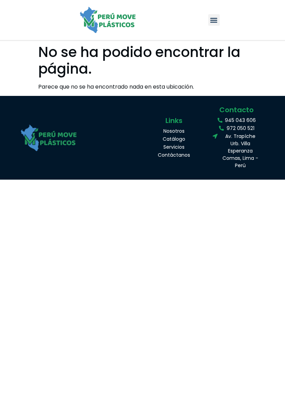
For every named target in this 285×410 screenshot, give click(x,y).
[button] (214, 20)
